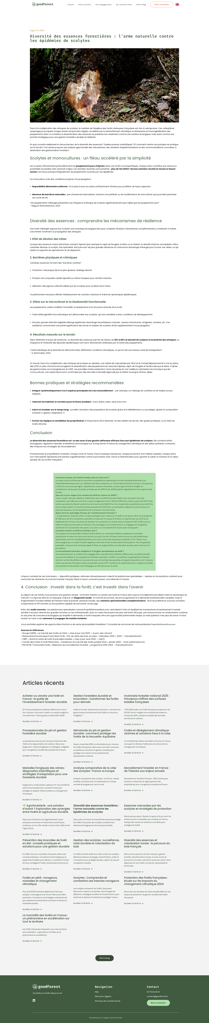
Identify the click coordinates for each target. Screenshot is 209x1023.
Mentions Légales (103, 996)
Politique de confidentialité (107, 1001)
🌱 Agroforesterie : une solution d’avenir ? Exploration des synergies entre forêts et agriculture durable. (46, 809)
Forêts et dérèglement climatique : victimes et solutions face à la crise (147, 732)
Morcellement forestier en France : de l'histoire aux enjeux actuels (146, 769)
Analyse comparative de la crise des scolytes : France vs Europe (94, 769)
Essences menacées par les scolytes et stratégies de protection (147, 807)
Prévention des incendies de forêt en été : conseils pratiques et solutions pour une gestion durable (46, 843)
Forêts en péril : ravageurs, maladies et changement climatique (40, 881)
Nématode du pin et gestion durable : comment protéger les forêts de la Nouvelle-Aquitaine (94, 733)
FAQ (96, 992)
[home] (41, 4)
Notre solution (84, 4)
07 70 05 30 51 (153, 992)
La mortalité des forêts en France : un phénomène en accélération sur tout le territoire (46, 918)
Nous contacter (161, 4)
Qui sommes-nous (124, 4)
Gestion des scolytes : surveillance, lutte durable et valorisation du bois (96, 843)
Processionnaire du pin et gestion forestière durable (45, 732)
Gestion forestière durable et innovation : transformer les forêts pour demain (96, 699)
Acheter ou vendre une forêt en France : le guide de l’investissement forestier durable (45, 699)
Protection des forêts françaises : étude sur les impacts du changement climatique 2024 (146, 881)
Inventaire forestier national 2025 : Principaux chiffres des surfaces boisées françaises (146, 699)
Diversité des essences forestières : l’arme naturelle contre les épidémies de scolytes (96, 809)
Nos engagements (103, 4)
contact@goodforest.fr (157, 996)
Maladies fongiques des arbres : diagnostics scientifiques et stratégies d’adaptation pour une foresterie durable (45, 772)
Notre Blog (141, 4)
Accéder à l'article (32, 721)
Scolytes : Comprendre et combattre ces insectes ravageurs (96, 879)
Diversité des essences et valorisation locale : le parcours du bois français (147, 843)
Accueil (70, 4)
